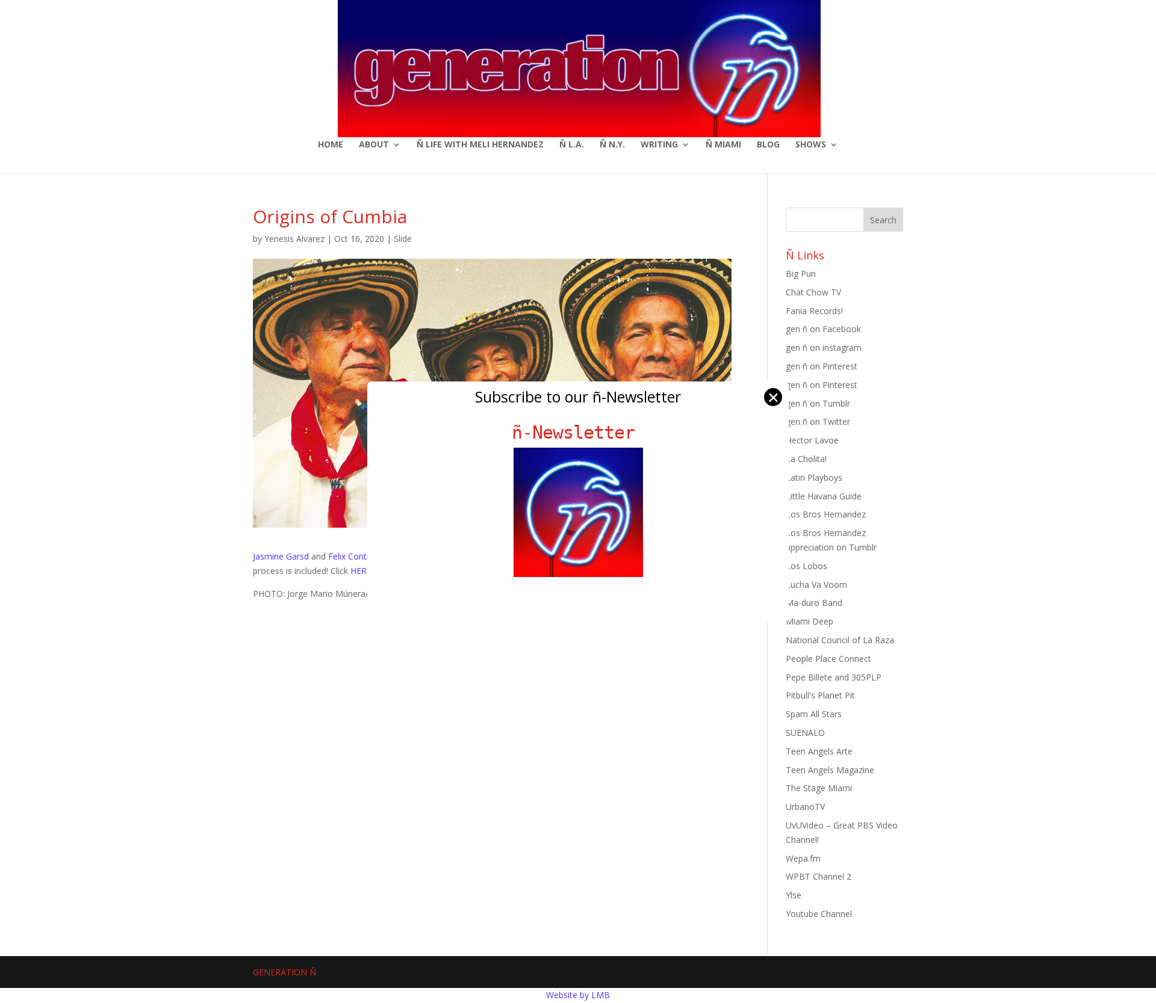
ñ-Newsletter (578, 432)
